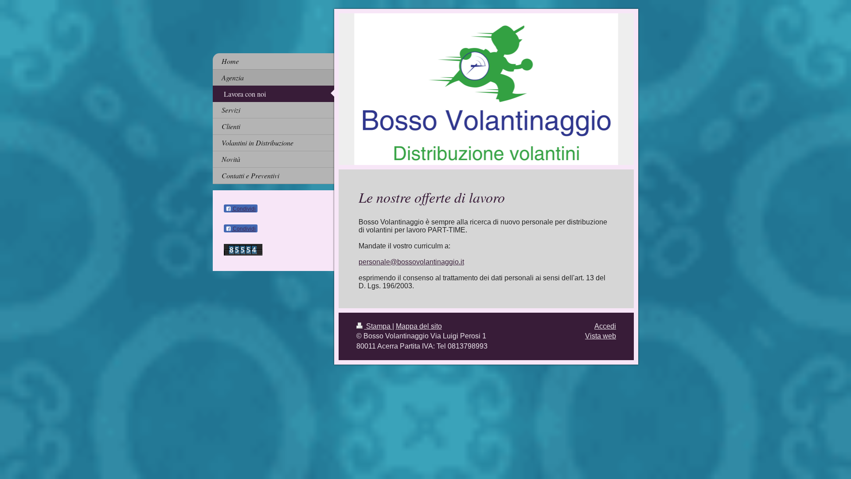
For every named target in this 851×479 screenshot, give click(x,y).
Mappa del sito (419, 326)
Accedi (605, 326)
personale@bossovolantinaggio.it (411, 262)
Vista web (600, 336)
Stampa (378, 326)
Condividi (243, 209)
